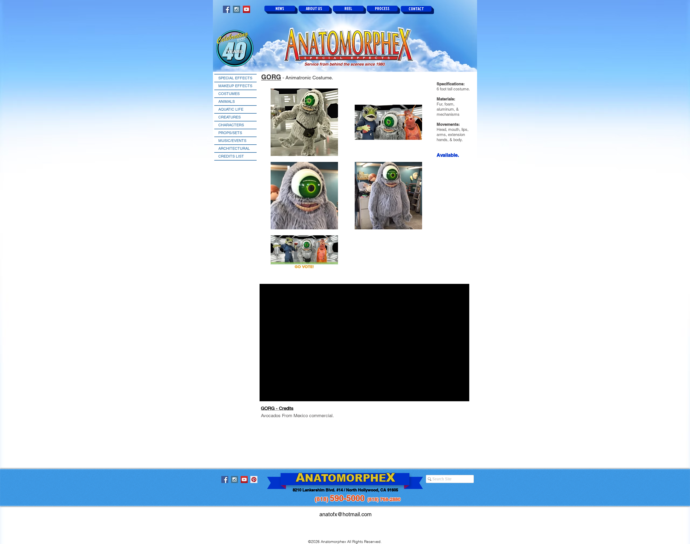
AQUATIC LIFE (230, 109)
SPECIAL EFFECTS (235, 78)
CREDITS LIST (231, 156)
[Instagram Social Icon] (236, 9)
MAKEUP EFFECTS (235, 86)
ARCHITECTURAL (234, 148)
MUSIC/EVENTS (232, 140)
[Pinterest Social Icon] (253, 479)
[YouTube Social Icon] (246, 9)
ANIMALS (226, 101)
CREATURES (229, 117)
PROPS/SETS (230, 133)
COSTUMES (229, 93)
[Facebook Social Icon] (226, 9)
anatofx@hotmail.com (345, 514)
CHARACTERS (231, 125)
